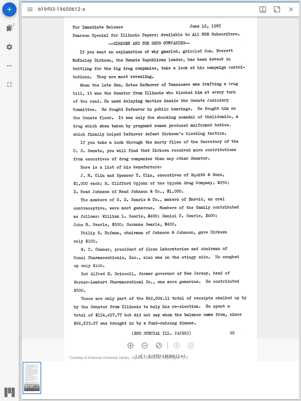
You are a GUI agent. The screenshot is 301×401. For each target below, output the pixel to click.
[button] (32, 377)
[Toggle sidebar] (30, 9)
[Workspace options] (9, 66)
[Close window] (291, 9)
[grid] (160, 380)
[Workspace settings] (9, 47)
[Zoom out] (145, 345)
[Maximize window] (277, 9)
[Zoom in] (130, 345)
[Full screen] (9, 84)
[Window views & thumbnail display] (263, 9)
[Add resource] (9, 9)
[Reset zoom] (159, 345)
